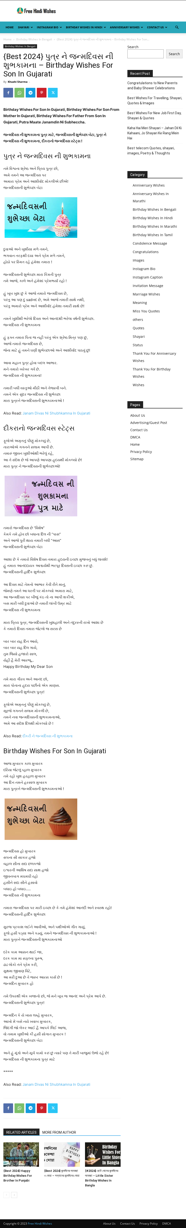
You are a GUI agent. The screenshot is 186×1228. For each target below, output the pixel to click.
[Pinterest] (41, 93)
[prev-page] (6, 1195)
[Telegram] (30, 93)
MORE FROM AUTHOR (59, 1132)
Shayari (23, 27)
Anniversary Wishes (125, 27)
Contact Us (155, 27)
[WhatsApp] (19, 93)
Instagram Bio (47, 27)
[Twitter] (53, 93)
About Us (137, 415)
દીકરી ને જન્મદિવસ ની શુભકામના (48, 736)
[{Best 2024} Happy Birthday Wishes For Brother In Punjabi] (21, 1154)
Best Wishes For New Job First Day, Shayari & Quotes (154, 115)
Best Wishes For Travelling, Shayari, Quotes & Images (154, 100)
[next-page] (14, 1195)
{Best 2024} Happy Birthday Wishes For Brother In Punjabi (17, 1175)
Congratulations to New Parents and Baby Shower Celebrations (152, 85)
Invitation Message (148, 285)
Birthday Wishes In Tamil (153, 235)
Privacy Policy (141, 451)
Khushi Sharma (18, 81)
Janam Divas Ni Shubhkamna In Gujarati (56, 413)
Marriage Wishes (146, 294)
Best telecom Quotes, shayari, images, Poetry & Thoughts (151, 150)
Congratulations (146, 251)
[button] (177, 27)
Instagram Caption (148, 277)
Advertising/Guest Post (148, 422)
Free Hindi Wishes (40, 1223)
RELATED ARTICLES (21, 1132)
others (138, 319)
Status (138, 345)
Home (10, 27)
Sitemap (137, 459)
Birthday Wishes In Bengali (34, 39)
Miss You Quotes (146, 311)
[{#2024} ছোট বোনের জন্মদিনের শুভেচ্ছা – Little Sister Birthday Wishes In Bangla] (103, 1154)
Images (138, 260)
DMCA (135, 437)
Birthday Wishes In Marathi (155, 226)
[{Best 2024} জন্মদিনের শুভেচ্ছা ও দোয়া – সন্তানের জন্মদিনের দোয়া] (62, 1154)
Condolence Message (150, 243)
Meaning (140, 302)
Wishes (138, 385)
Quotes (138, 328)
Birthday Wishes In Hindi (84, 27)
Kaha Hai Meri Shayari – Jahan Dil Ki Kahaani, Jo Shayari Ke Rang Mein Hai (154, 133)
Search (133, 47)
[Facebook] (8, 93)
